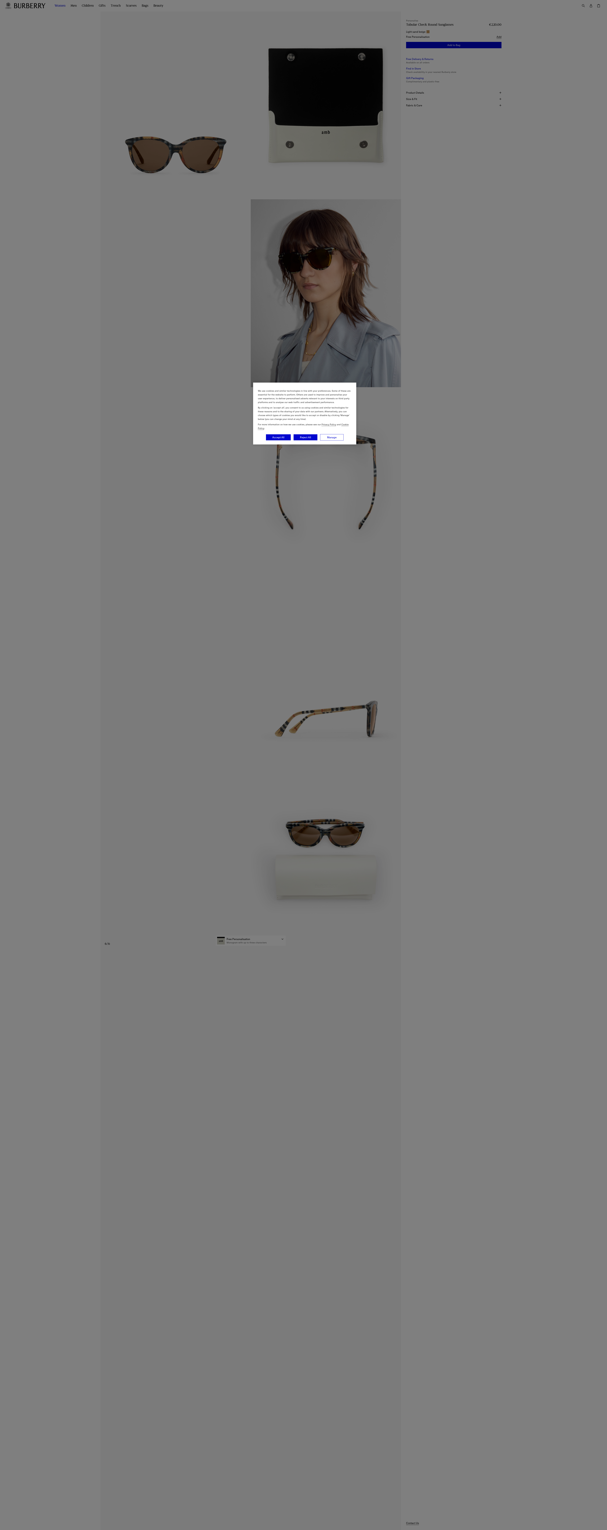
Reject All (305, 437)
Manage (332, 437)
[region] (304, 413)
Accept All (278, 437)
